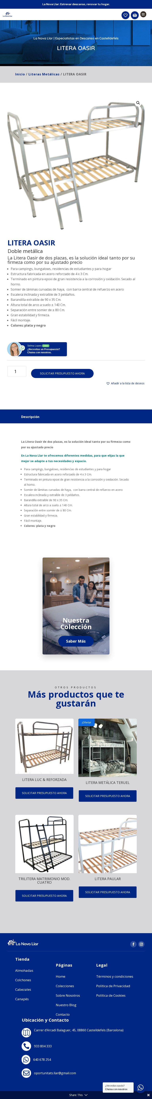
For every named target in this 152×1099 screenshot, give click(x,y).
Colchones (23, 980)
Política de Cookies (110, 995)
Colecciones (65, 986)
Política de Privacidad (113, 986)
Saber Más (76, 641)
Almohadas (24, 970)
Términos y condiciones (114, 976)
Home (60, 976)
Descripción (30, 417)
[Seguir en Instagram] (141, 944)
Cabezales (23, 989)
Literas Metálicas (44, 74)
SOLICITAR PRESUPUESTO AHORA (62, 373)
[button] (138, 102)
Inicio (20, 74)
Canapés (22, 999)
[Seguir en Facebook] (133, 944)
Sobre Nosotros (68, 995)
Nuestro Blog (66, 1005)
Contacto (63, 1014)
